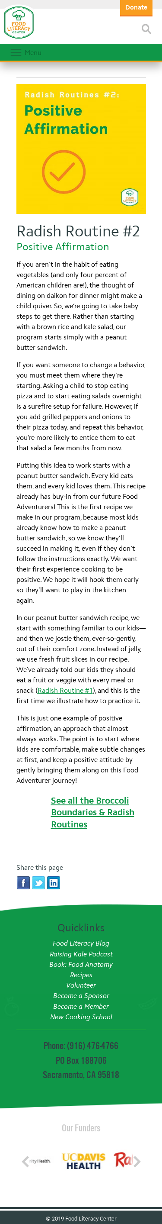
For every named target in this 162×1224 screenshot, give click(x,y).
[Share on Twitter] (38, 882)
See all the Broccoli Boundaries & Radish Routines (92, 812)
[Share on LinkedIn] (53, 882)
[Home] (18, 39)
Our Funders (81, 1128)
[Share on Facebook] (23, 882)
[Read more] (146, 29)
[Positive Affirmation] (81, 150)
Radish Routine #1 (65, 690)
